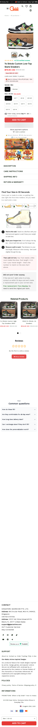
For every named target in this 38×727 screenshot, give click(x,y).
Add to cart (19, 723)
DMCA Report (6, 706)
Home (7, 15)
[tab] (17, 333)
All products (15, 15)
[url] (11, 624)
